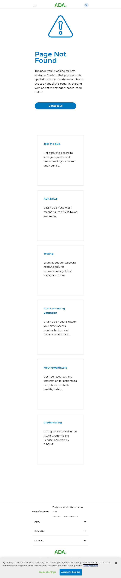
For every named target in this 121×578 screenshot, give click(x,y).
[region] (60, 568)
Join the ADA (52, 144)
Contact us (56, 106)
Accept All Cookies (70, 572)
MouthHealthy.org (55, 368)
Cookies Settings (47, 572)
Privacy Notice (91, 566)
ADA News (50, 199)
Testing (48, 254)
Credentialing (53, 422)
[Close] (115, 563)
